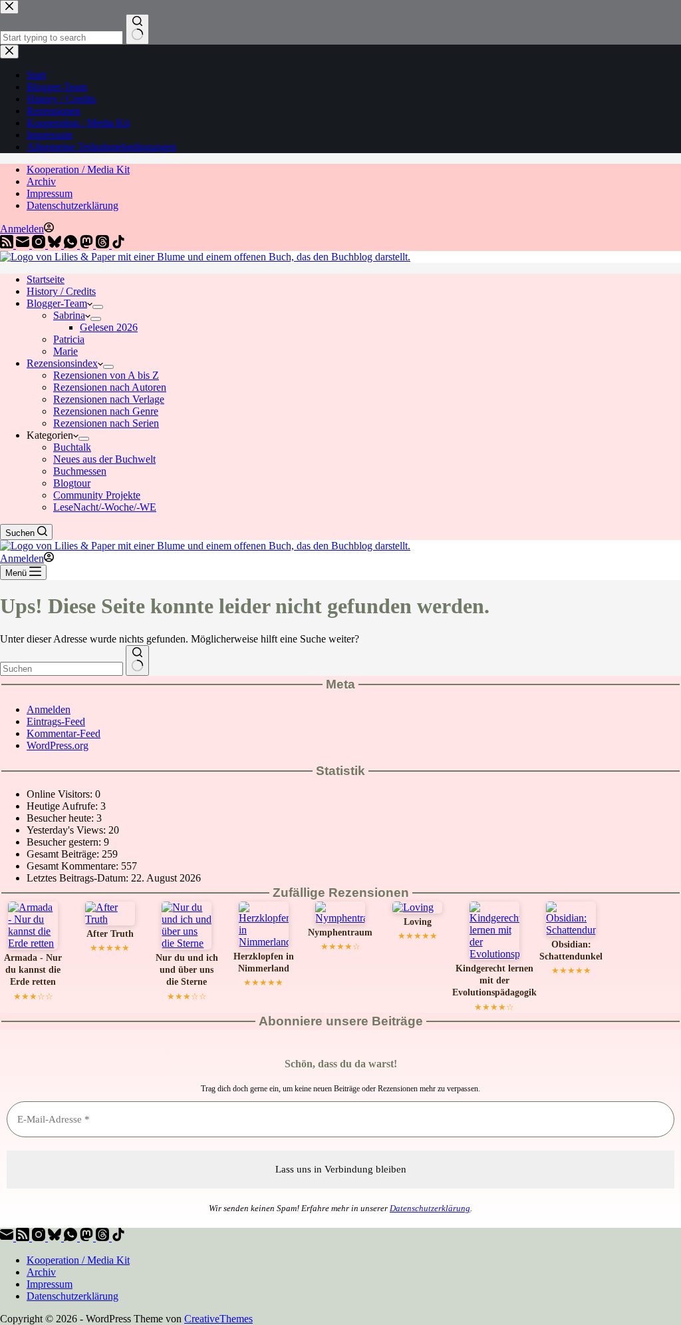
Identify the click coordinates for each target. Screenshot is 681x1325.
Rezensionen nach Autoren (109, 387)
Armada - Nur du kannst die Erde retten (33, 970)
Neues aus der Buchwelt (104, 459)
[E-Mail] (24, 244)
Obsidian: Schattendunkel (571, 950)
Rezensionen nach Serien (106, 423)
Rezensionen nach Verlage (108, 399)
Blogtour (71, 483)
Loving (418, 922)
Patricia (68, 339)
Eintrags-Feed (56, 721)
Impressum (49, 193)
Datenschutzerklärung (72, 205)
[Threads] (104, 244)
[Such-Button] (137, 660)
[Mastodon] (88, 244)
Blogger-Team (57, 303)
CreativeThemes (218, 1318)
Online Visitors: (61, 794)
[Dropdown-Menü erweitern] (97, 307)
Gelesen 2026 (109, 327)
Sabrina (69, 315)
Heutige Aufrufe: (63, 806)
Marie (65, 351)
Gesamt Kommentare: (74, 866)
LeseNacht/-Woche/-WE (104, 507)
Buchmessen (79, 471)
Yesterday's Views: (67, 830)
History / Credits (61, 291)
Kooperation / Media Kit (78, 169)
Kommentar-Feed (63, 733)
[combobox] (61, 669)
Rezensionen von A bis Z (106, 375)
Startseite (46, 279)
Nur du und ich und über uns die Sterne (187, 970)
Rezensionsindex (62, 363)
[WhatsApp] (72, 244)
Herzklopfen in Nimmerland (263, 962)
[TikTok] (118, 244)
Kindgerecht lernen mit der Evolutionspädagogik (494, 980)
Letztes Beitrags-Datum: (79, 878)
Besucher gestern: (65, 842)
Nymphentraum (340, 932)
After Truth (110, 934)
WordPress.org (57, 745)
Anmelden (48, 709)
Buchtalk (72, 447)
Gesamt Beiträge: (64, 854)
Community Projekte (96, 495)
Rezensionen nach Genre (105, 411)
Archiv (41, 181)
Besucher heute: (61, 818)
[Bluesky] (56, 244)
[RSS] (8, 244)
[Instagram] (40, 244)
